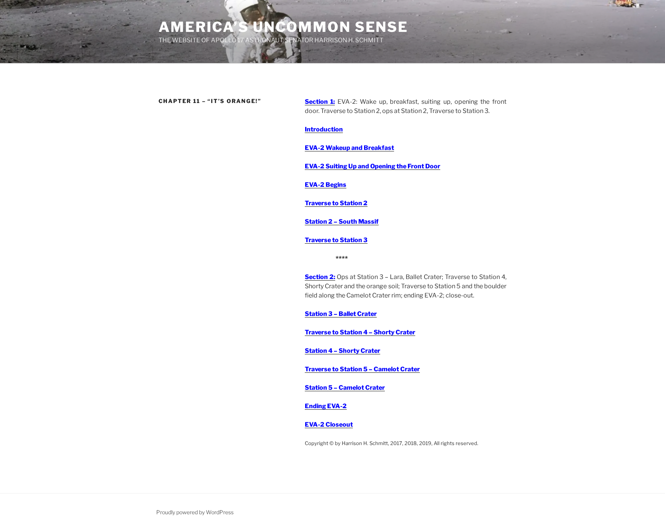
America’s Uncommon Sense (283, 26)
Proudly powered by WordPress (195, 512)
